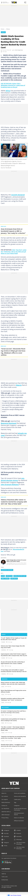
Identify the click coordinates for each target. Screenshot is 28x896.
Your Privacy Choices (15, 895)
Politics (2, 748)
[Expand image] (26, 144)
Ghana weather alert (20, 575)
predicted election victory (13, 479)
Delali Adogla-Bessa (19, 50)
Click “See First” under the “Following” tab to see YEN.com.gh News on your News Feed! (14, 251)
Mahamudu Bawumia (7, 569)
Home (2, 29)
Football (3, 642)
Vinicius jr (9, 575)
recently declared (18, 195)
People (2, 732)
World (2, 715)
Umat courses (5, 578)
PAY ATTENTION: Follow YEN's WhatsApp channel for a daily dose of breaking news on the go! (13, 85)
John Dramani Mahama (10, 484)
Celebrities (3, 649)
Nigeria (19, 385)
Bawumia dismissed (8, 423)
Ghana (8, 29)
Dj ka (2, 575)
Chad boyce (14, 578)
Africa (8, 91)
